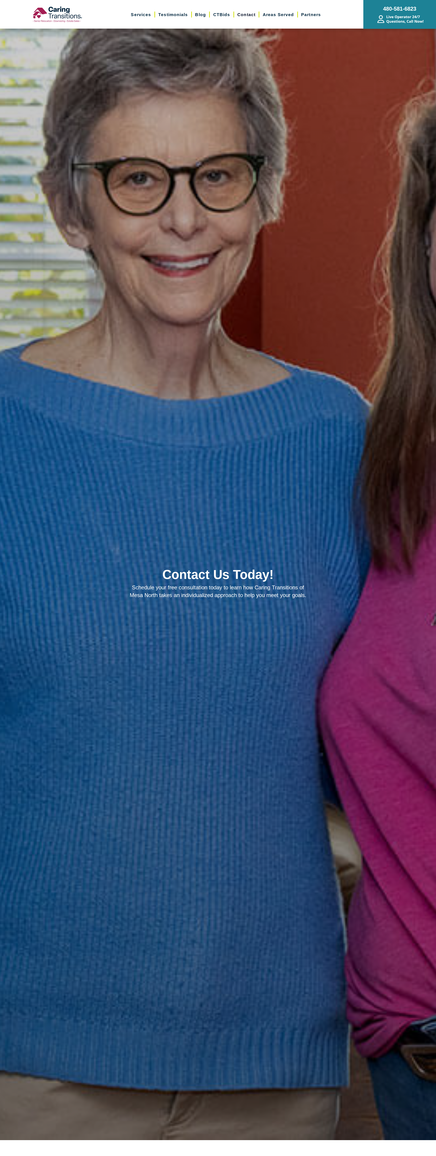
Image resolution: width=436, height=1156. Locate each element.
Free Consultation (222, 1149)
